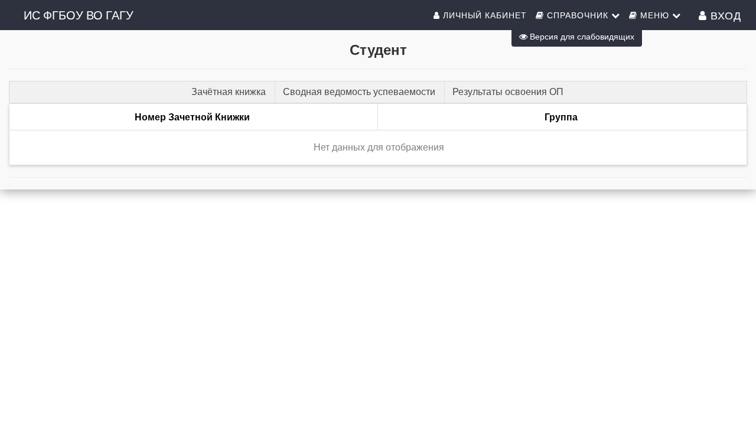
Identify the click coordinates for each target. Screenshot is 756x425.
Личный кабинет (483, 15)
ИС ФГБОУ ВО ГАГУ (78, 14)
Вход (724, 14)
